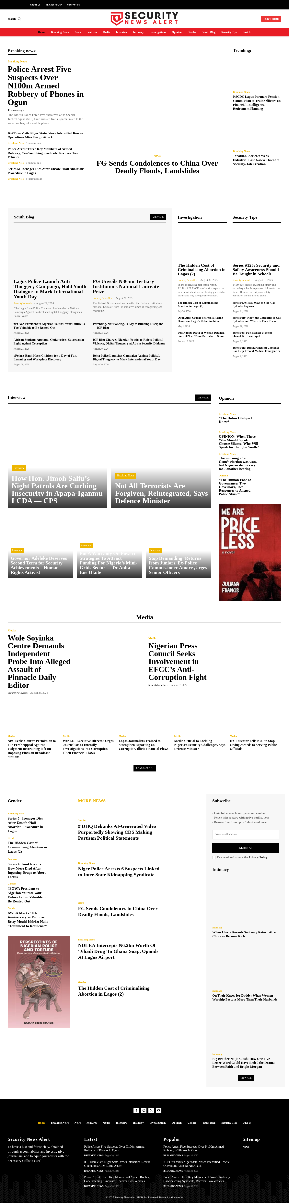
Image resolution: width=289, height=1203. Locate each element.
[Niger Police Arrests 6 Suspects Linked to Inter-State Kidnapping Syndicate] (183, 869)
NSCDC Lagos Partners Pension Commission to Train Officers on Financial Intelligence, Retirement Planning (257, 102)
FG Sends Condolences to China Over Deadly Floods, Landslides (157, 167)
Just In (82, 820)
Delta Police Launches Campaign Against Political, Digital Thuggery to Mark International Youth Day (127, 357)
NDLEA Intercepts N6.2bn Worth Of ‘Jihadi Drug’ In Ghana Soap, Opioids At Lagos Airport (118, 951)
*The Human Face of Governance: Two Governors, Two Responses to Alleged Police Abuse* (235, 487)
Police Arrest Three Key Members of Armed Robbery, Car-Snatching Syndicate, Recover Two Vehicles (43, 153)
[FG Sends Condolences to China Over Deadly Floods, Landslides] (158, 98)
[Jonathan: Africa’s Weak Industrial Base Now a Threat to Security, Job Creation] (257, 131)
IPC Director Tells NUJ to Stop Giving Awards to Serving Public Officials (253, 745)
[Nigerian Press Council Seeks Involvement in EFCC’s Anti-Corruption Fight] (248, 661)
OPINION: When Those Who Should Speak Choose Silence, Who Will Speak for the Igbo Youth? (239, 441)
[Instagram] (143, 1110)
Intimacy (217, 927)
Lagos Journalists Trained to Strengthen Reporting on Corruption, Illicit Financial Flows (143, 745)
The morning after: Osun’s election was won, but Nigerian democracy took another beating (238, 463)
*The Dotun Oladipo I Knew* (235, 420)
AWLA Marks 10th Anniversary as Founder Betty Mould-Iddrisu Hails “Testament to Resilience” (28, 919)
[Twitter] (151, 1110)
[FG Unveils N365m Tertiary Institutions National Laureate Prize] (129, 251)
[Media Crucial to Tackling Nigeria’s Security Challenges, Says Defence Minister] (200, 715)
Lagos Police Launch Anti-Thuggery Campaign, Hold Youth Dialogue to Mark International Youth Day (50, 289)
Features (12, 859)
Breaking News (17, 61)
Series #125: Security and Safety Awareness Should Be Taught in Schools (256, 269)
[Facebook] (136, 1110)
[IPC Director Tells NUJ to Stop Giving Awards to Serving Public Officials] (255, 715)
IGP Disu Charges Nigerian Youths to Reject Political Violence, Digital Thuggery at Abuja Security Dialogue (129, 341)
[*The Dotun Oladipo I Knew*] (272, 418)
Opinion (223, 475)
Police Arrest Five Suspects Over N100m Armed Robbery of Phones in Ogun (46, 86)
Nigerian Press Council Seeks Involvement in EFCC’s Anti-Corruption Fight (177, 661)
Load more (143, 768)
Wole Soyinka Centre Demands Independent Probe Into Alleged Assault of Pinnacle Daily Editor (39, 661)
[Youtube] (158, 1110)
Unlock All (245, 848)
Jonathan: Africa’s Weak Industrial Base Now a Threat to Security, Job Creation (256, 160)
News (157, 155)
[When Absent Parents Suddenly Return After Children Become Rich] (245, 901)
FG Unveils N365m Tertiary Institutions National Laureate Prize (126, 286)
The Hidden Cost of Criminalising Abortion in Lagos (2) (201, 269)
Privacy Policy (258, 857)
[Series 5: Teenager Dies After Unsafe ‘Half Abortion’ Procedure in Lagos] (61, 821)
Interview (19, 468)
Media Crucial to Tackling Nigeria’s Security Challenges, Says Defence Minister (199, 745)
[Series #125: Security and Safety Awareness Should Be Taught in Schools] (257, 243)
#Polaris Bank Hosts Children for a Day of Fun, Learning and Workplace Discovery (45, 357)
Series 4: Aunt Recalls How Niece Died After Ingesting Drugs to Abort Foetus (27, 870)
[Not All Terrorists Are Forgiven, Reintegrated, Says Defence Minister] (161, 458)
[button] (15, 19)
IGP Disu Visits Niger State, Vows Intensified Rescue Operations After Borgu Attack (45, 135)
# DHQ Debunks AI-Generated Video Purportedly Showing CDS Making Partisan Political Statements (117, 832)
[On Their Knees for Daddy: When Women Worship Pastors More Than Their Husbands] (245, 964)
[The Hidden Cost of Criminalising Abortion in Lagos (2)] (202, 243)
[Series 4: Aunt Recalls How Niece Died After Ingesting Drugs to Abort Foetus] (61, 867)
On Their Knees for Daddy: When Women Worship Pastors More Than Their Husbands (244, 997)
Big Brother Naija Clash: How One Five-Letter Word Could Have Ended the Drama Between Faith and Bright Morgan (243, 1063)
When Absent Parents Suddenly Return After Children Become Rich (244, 934)
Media (12, 630)
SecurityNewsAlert (23, 303)
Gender (12, 838)
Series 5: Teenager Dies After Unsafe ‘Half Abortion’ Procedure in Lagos (25, 824)
